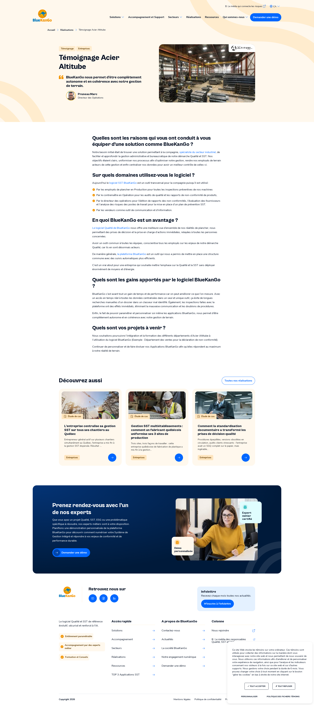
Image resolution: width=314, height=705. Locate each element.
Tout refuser (284, 686)
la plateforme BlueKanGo (131, 254)
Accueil (51, 30)
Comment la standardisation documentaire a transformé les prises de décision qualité (222, 430)
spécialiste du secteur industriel (197, 152)
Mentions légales (182, 699)
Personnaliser (249, 696)
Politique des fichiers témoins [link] (283, 696)
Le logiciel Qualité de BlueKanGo (111, 228)
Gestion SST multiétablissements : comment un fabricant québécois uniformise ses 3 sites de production (157, 432)
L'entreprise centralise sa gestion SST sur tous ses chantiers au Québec (89, 430)
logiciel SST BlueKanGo (123, 183)
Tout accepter (257, 686)
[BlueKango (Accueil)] (42, 15)
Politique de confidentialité (207, 699)
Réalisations (66, 30)
